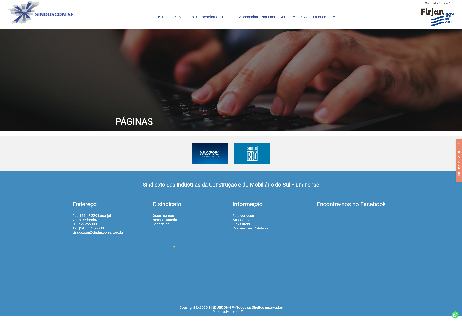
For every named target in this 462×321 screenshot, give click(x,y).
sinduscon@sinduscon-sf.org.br (97, 232)
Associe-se (241, 220)
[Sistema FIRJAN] (437, 26)
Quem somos (163, 215)
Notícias (268, 17)
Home (167, 17)
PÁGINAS (134, 121)
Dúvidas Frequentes (315, 17)
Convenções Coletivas (251, 228)
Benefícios (210, 17)
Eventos (284, 17)
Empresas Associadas (240, 17)
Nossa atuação (165, 220)
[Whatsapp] (455, 314)
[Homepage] (41, 26)
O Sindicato (184, 17)
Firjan (245, 312)
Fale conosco (243, 215)
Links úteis (241, 224)
